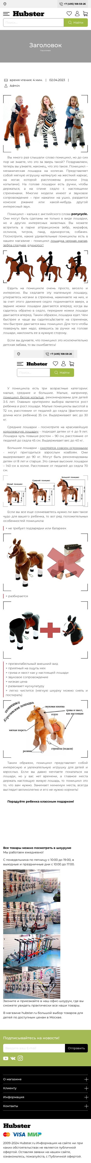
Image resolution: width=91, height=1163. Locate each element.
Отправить (76, 1048)
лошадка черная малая (69, 241)
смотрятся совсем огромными (64, 448)
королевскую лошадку (21, 431)
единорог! (36, 245)
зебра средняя (14, 245)
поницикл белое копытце (23, 397)
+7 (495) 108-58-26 (75, 3)
